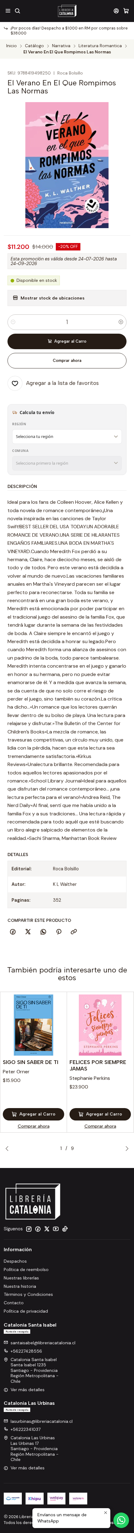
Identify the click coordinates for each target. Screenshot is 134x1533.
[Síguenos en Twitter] (47, 1229)
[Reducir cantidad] (13, 322)
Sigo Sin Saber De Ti (30, 1062)
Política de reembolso (26, 1269)
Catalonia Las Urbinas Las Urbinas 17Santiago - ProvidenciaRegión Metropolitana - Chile (35, 1448)
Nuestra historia (20, 1286)
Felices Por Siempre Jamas (97, 1065)
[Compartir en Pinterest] (58, 932)
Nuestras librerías (21, 1278)
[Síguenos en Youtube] (56, 1229)
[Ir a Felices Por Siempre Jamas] (100, 1025)
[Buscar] (17, 11)
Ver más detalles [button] (28, 1389)
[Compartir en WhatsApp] (43, 932)
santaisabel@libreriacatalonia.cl (43, 1343)
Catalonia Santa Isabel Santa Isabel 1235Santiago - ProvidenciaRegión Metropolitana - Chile (35, 1370)
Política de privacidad (26, 1311)
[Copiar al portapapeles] (74, 932)
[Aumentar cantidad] (121, 322)
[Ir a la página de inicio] (66, 11)
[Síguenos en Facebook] (38, 1229)
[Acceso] (116, 11)
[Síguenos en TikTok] (65, 1229)
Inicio (11, 46)
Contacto (14, 1302)
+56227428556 (26, 1351)
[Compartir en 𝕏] (28, 932)
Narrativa (61, 46)
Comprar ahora (67, 360)
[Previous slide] (8, 1148)
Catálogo (34, 46)
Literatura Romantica (100, 46)
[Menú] (8, 11)
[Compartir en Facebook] (12, 932)
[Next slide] (125, 1148)
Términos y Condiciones (28, 1294)
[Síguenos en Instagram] (29, 1229)
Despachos (15, 1261)
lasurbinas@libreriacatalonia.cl (42, 1421)
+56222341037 (26, 1429)
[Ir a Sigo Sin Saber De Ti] (33, 1025)
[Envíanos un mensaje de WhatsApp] (121, 1520)
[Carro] (126, 11)
